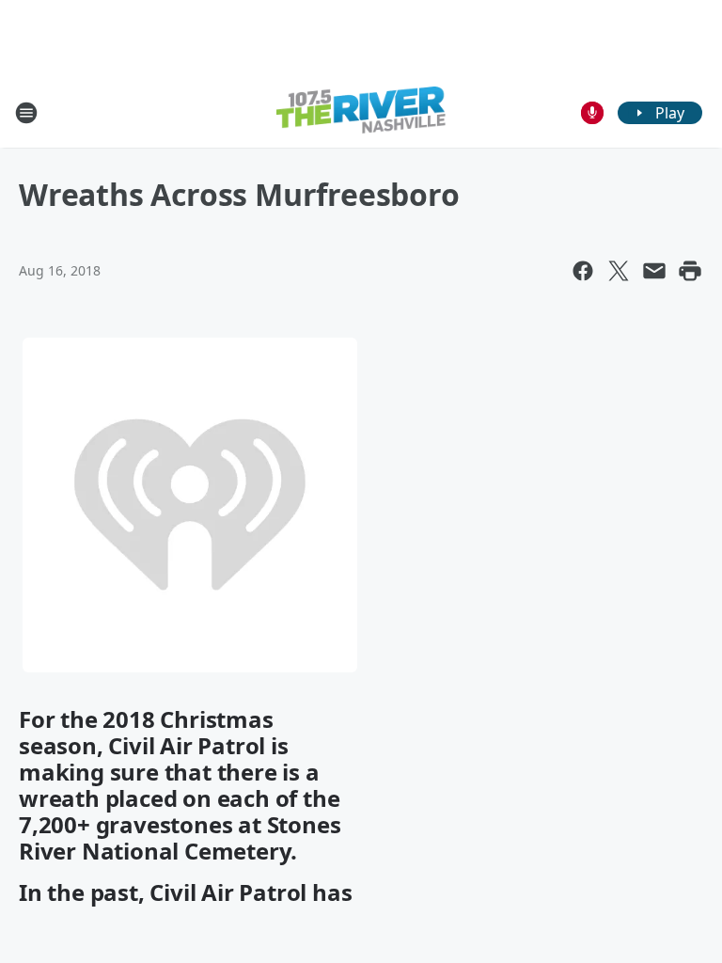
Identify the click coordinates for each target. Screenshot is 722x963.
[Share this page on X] (618, 271)
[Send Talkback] (592, 113)
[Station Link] (361, 112)
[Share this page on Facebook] (583, 271)
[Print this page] (690, 271)
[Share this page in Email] (654, 271)
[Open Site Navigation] (26, 113)
